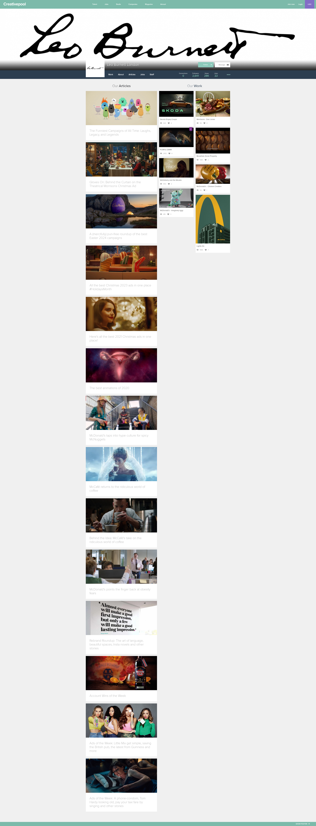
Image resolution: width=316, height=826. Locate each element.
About (121, 74)
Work (110, 74)
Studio (118, 4)
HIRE (309, 4)
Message (222, 65)
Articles (132, 74)
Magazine (149, 4)
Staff (152, 74)
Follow (205, 65)
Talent (94, 4)
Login (300, 4)
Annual (163, 4)
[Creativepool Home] (14, 4)
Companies (132, 4)
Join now (291, 4)
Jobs (106, 4)
